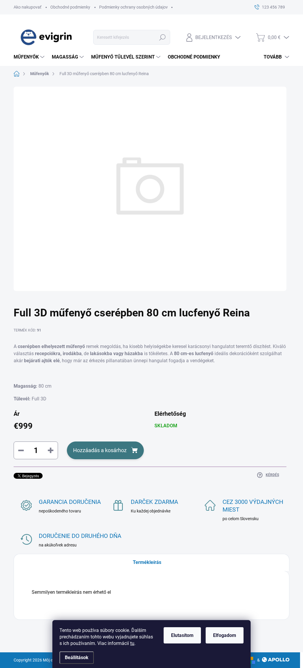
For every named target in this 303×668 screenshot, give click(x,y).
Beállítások (76, 657)
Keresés (162, 37)
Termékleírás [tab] (147, 562)
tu (132, 643)
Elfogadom (224, 635)
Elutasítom (182, 635)
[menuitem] (30, 57)
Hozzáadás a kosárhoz (100, 450)
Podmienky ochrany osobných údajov (133, 7)
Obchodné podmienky (70, 7)
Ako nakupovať (27, 7)
